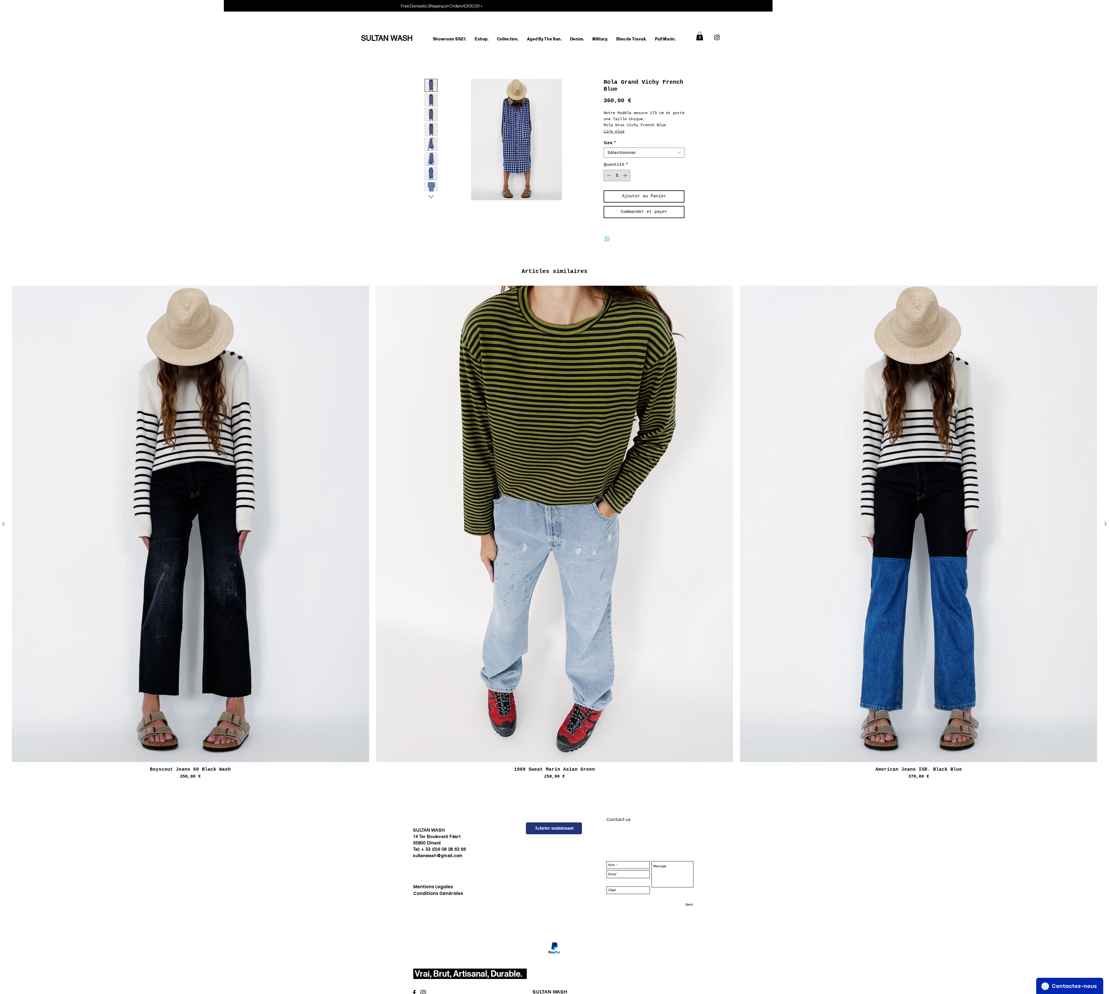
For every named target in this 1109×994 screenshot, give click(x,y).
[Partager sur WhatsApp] (607, 238)
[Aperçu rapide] (190, 524)
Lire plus (614, 131)
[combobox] (644, 153)
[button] (482, 39)
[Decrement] (608, 175)
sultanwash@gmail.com (438, 855)
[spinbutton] (617, 175)
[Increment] (626, 175)
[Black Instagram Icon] (717, 37)
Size (610, 142)
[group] (554, 532)
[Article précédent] (3, 523)
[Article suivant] (1105, 523)
